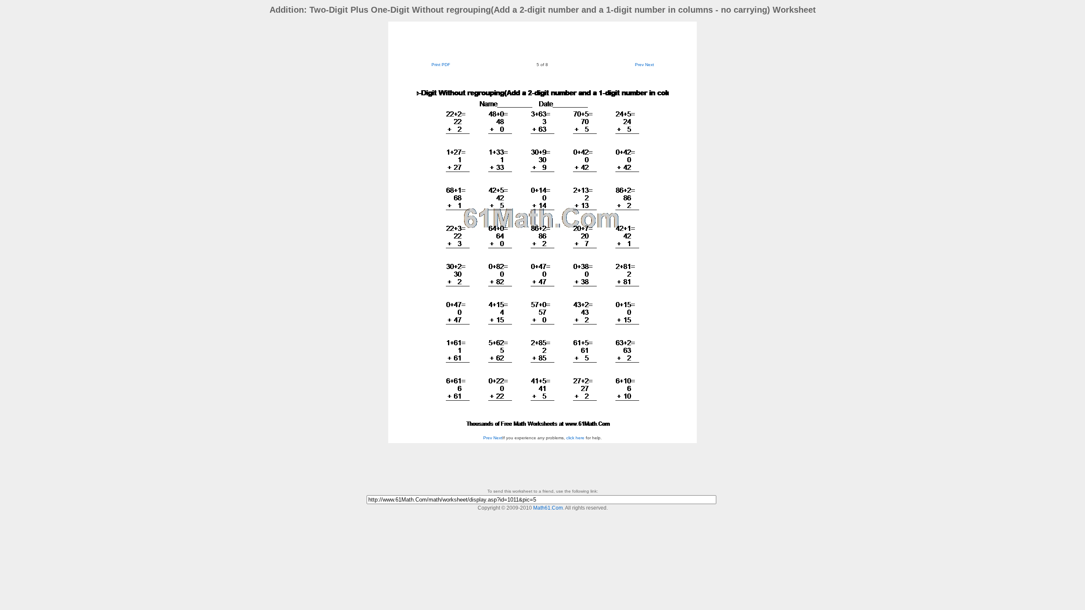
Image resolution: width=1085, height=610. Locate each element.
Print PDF (440, 64)
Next (649, 64)
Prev (639, 64)
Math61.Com (548, 508)
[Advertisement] (542, 41)
